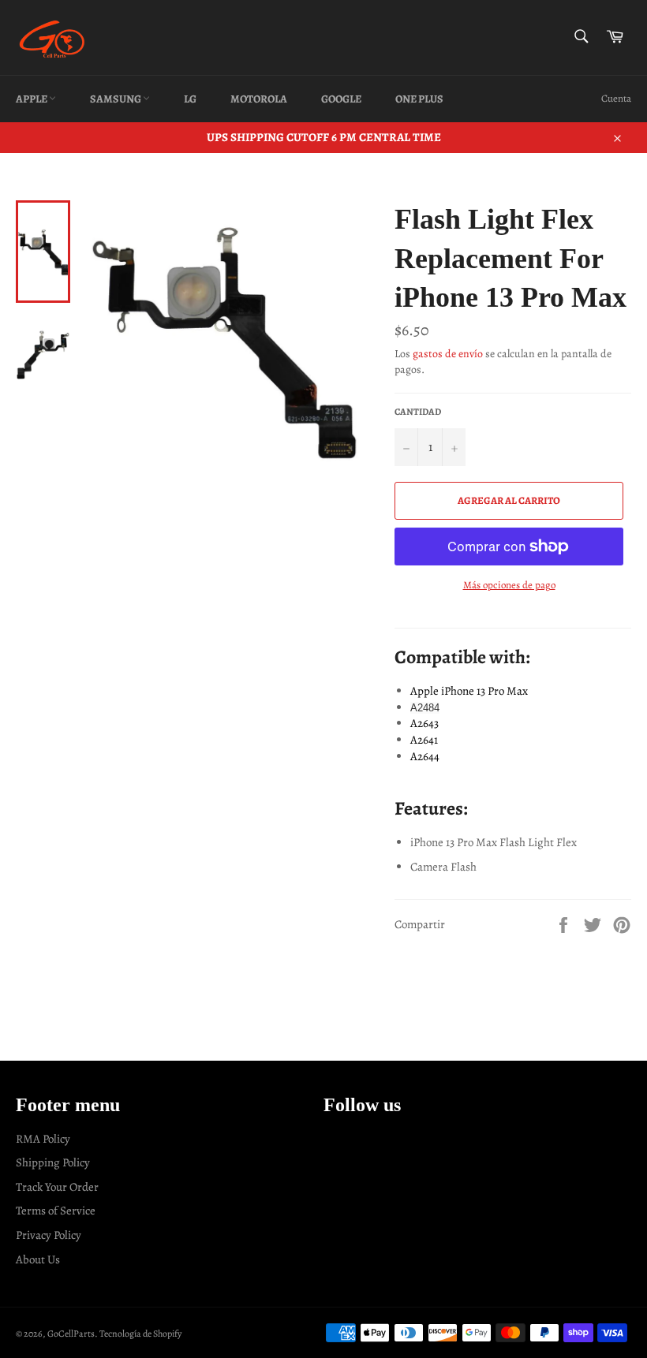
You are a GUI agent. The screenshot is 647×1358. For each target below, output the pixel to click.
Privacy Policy (48, 1235)
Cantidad (418, 411)
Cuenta (616, 98)
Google (341, 98)
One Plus (419, 98)
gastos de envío (448, 353)
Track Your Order (57, 1187)
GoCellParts (71, 1333)
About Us (38, 1259)
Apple (32, 98)
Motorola (258, 98)
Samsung (116, 98)
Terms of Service (55, 1210)
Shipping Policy (53, 1162)
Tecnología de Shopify (140, 1333)
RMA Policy (43, 1139)
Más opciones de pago (509, 584)
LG (190, 98)
